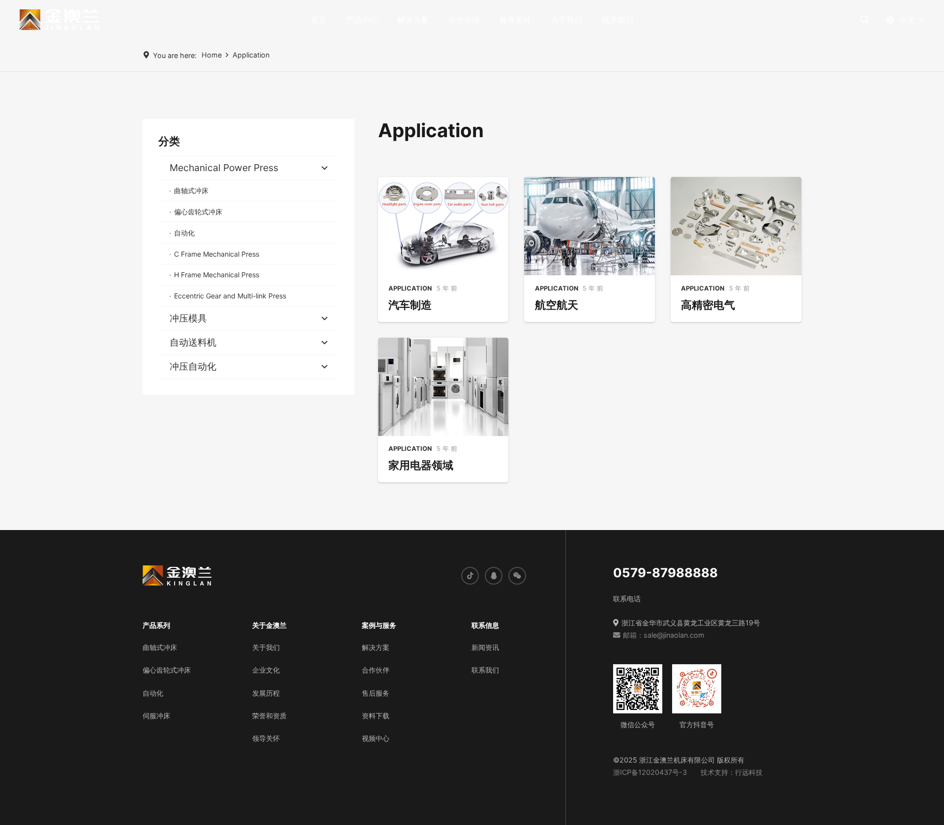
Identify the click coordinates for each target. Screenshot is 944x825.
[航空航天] (589, 226)
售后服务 (375, 692)
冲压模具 (188, 318)
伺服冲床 (156, 715)
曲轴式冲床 (191, 190)
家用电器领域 (420, 464)
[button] (382, 19)
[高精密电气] (736, 226)
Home (212, 55)
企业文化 (266, 669)
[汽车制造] (443, 226)
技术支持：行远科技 (732, 771)
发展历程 (266, 692)
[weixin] (517, 575)
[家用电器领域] (443, 387)
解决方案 (375, 647)
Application (251, 55)
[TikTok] (470, 575)
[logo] (59, 19)
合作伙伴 (375, 669)
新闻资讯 (485, 647)
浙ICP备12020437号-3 (650, 771)
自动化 (184, 233)
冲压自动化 (193, 366)
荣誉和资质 (269, 715)
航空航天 (556, 304)
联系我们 (485, 669)
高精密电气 (708, 304)
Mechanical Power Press (224, 168)
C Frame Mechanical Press (216, 254)
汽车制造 (410, 304)
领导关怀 (266, 738)
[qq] (493, 575)
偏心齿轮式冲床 (198, 211)
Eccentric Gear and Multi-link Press (230, 296)
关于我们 (266, 647)
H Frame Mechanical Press (216, 274)
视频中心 (375, 738)
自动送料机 (193, 342)
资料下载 (375, 715)
